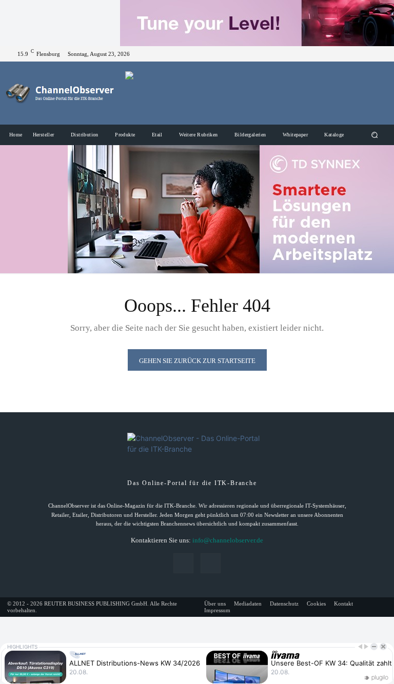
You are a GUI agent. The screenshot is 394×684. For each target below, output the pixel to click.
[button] (375, 135)
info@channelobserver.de (227, 540)
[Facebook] (366, 54)
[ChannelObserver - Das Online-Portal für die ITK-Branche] (60, 93)
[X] (378, 54)
